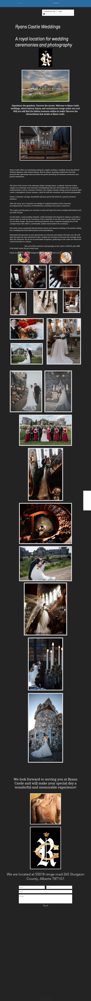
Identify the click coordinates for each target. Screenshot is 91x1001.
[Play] (44, 14)
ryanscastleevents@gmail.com (30, 253)
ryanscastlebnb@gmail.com (45, 984)
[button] (45, 999)
